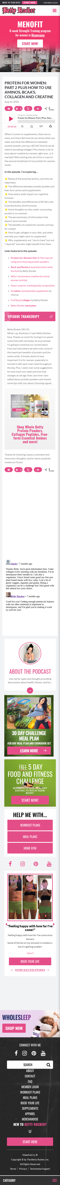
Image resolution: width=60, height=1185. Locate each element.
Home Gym (30, 848)
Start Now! (30, 43)
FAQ (30, 1081)
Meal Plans (30, 836)
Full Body (21, 300)
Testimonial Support (40, 1168)
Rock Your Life (30, 961)
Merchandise (30, 1119)
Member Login (51, 3)
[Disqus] (30, 517)
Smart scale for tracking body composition (33, 285)
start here (30, 1141)
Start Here (29, 2)
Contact (30, 1076)
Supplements (30, 1108)
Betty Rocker (23, 305)
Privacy (23, 1168)
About (30, 1070)
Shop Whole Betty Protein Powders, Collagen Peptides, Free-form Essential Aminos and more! (30, 434)
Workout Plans (30, 825)
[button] (54, 11)
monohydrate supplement (29, 290)
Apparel (30, 1113)
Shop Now (14, 1028)
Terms (13, 1168)
